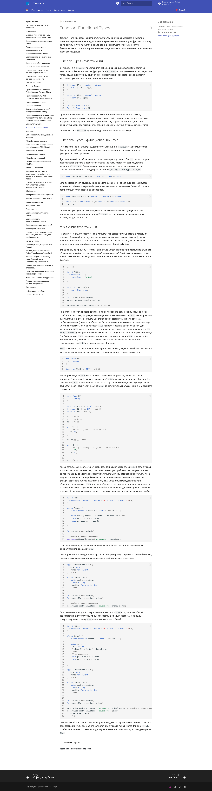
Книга (48, 10)
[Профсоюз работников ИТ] (170, 786)
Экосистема (59, 10)
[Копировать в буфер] (149, 84)
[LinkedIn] (184, 786)
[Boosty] (180, 786)
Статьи (71, 10)
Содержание (165, 21)
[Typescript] (27, 3)
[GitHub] (175, 786)
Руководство (37, 10)
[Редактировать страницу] (150, 28)
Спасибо (183, 10)
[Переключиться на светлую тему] (117, 3)
